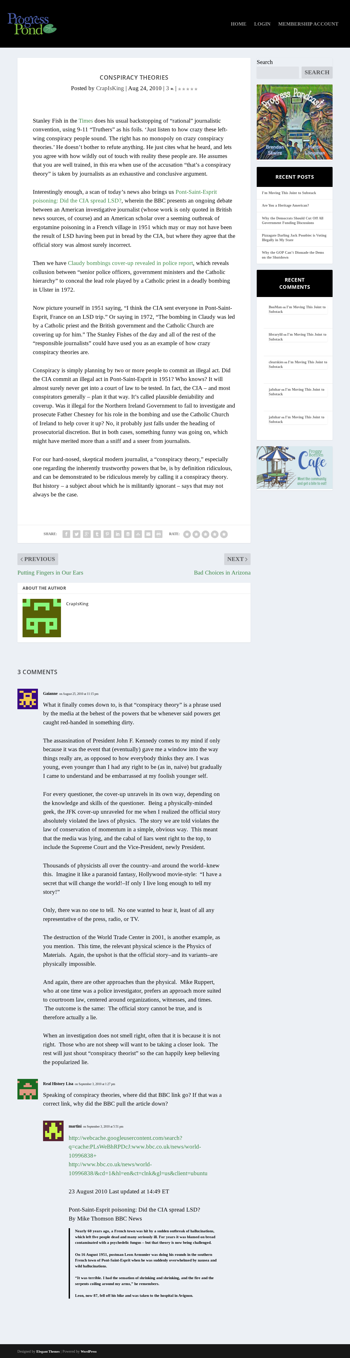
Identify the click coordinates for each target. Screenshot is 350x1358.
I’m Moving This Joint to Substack (289, 193)
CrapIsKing (110, 88)
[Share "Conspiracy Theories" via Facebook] (66, 534)
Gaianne (50, 693)
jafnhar (275, 389)
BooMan (275, 307)
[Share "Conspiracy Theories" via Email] (148, 534)
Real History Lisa (58, 1083)
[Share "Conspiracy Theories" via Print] (158, 534)
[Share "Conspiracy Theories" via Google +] (87, 534)
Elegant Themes (48, 1351)
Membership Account (308, 24)
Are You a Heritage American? (285, 205)
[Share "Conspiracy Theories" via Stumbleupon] (138, 534)
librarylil (276, 334)
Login (262, 24)
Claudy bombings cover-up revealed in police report (130, 263)
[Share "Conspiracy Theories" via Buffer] (128, 534)
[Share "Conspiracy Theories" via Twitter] (76, 534)
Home (238, 24)
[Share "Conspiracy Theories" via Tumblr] (97, 534)
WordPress (89, 1351)
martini (75, 1126)
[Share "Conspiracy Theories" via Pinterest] (107, 534)
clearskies (276, 362)
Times (86, 121)
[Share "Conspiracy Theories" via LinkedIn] (117, 534)
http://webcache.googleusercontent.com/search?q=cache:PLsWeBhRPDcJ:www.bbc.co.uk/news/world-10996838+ (135, 1147)
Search (265, 62)
